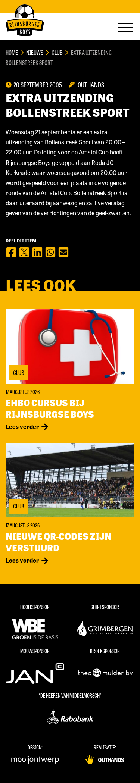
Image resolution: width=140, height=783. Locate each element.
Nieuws (34, 52)
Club (57, 52)
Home (12, 52)
